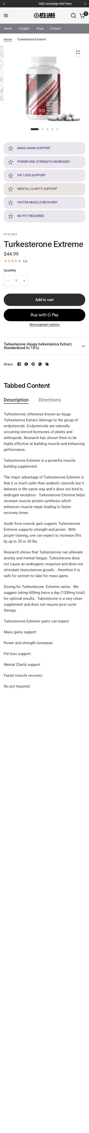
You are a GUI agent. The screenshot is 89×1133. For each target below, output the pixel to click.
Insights (24, 28)
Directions (50, 400)
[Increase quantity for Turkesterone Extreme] (24, 281)
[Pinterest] (33, 364)
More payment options (45, 324)
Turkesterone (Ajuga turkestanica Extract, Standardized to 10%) (38, 346)
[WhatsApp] (40, 364)
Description (16, 400)
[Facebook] (19, 364)
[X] (26, 364)
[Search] (73, 15)
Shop (40, 28)
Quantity (10, 270)
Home (8, 28)
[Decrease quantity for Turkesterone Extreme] (8, 281)
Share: (8, 364)
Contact (55, 28)
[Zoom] (78, 52)
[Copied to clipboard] (47, 364)
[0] (81, 15)
